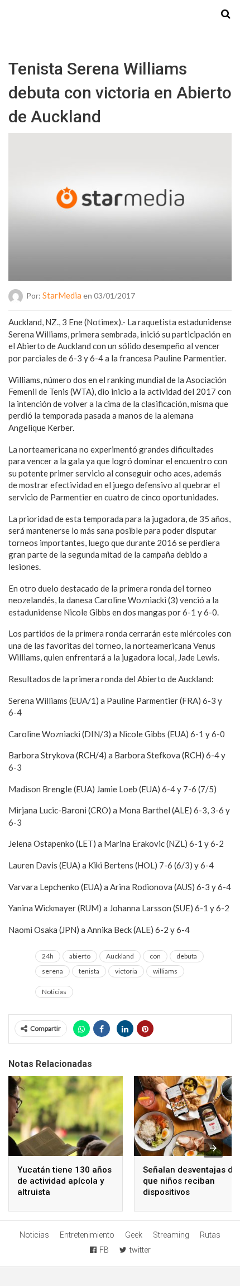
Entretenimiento (87, 1234)
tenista (89, 971)
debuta (186, 956)
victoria (126, 971)
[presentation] (213, 1148)
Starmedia (120, 14)
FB (104, 1249)
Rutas (210, 1234)
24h (48, 956)
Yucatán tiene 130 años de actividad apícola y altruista (64, 1181)
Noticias (54, 991)
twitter (140, 1249)
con (155, 956)
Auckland (120, 956)
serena (52, 971)
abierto (79, 956)
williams (165, 971)
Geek (133, 1234)
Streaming (171, 1234)
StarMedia (61, 295)
